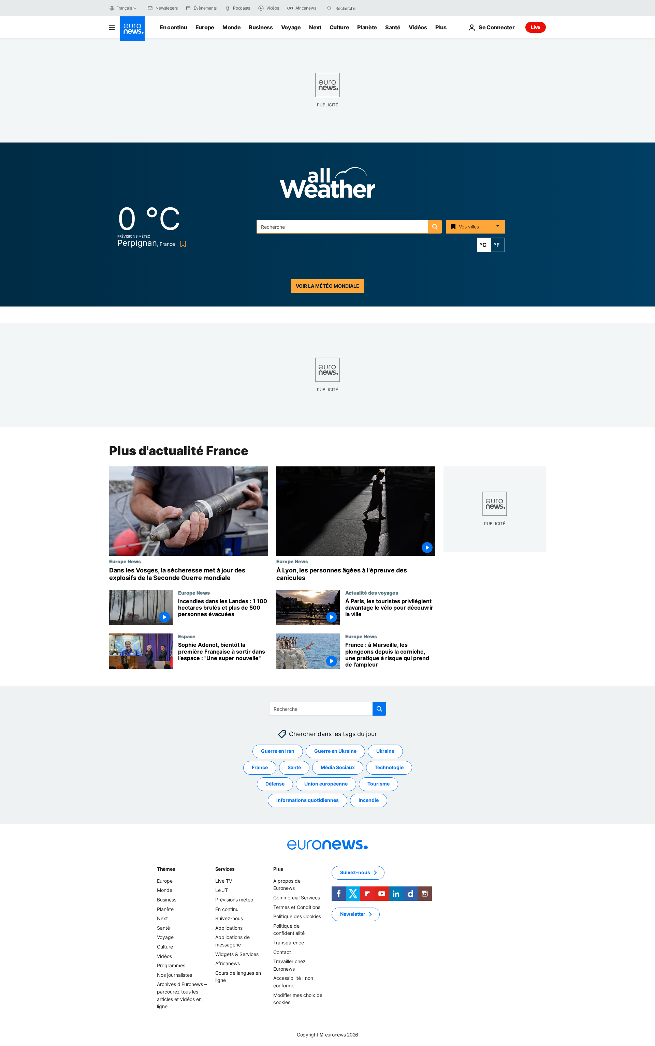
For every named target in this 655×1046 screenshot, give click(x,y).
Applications (229, 928)
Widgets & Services (237, 954)
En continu (173, 27)
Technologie (389, 768)
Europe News (125, 561)
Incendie (369, 800)
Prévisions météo (234, 899)
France (260, 768)
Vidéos (418, 27)
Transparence (288, 942)
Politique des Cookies (297, 916)
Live (535, 27)
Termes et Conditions (296, 907)
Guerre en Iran (277, 751)
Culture (339, 27)
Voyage (291, 27)
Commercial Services (296, 897)
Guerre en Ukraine (335, 751)
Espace (186, 636)
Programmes (171, 965)
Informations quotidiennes (307, 800)
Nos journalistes (174, 975)
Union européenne (326, 784)
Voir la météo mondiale (327, 286)
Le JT (221, 890)
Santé (392, 27)
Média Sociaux (338, 768)
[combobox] (364, 8)
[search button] (329, 8)
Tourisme (378, 784)
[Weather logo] (327, 184)
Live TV (223, 881)
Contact (282, 952)
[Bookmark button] (182, 244)
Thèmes (166, 869)
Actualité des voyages (371, 592)
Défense (275, 784)
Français (124, 8)
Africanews (227, 963)
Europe (204, 27)
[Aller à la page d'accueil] (132, 28)
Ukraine (385, 751)
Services (225, 869)
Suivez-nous (229, 918)
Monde (231, 27)
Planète (367, 27)
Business (261, 27)
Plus (278, 869)
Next (315, 27)
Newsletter (352, 914)
